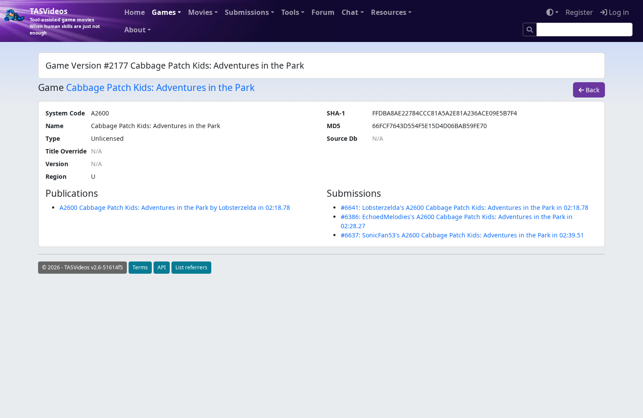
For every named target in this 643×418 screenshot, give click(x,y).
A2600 (100, 113)
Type (52, 138)
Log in (618, 12)
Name (54, 126)
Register (579, 12)
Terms (140, 267)
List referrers (191, 267)
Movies (200, 12)
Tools (290, 12)
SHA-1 (336, 113)
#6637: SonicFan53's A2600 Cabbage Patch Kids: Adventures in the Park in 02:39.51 (462, 235)
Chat (350, 12)
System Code (65, 113)
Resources (388, 12)
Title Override (66, 151)
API (161, 267)
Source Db (342, 138)
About (135, 30)
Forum (323, 12)
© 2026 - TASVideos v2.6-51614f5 (82, 267)
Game (51, 87)
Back (591, 90)
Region (55, 176)
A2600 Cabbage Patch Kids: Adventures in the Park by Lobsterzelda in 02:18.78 (174, 207)
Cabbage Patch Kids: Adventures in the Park (160, 87)
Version (56, 164)
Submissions (247, 12)
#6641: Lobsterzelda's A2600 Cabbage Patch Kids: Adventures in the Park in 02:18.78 (464, 207)
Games (164, 12)
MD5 (333, 126)
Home (134, 12)
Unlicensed (107, 138)
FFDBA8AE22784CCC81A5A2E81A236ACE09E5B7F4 (444, 113)
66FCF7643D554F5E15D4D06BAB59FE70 (429, 126)
